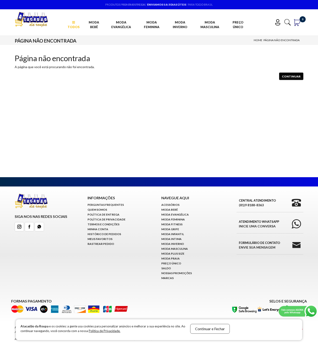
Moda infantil (172, 234)
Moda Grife (170, 229)
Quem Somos (97, 209)
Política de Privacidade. (104, 331)
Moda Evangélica (121, 24)
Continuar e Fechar (210, 328)
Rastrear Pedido (101, 244)
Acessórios (170, 204)
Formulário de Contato (259, 245)
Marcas (167, 278)
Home (258, 40)
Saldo (166, 268)
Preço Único (238, 24)
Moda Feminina (151, 24)
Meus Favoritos (100, 239)
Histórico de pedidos (104, 234)
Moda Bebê (94, 24)
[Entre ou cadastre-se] (279, 21)
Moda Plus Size (172, 253)
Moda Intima (171, 239)
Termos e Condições (103, 224)
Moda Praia (170, 258)
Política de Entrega (103, 214)
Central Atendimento (257, 203)
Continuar (291, 76)
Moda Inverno (180, 24)
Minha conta (98, 229)
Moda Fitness (172, 224)
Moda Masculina (209, 24)
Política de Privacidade (106, 219)
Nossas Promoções (176, 273)
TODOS (74, 27)
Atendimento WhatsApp (259, 224)
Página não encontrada (282, 40)
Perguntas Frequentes (106, 204)
